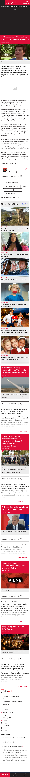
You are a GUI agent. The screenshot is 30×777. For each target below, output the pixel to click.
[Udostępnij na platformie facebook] (18, 176)
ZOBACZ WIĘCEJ (10, 194)
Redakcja (5, 710)
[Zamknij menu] (2, 2)
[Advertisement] (15, 21)
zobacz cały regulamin (19, 761)
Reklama (5, 720)
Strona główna (4, 6)
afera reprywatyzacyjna (12, 182)
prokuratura (9, 190)
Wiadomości (13, 6)
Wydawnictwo (6, 704)
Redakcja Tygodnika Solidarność (11, 696)
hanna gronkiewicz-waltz (12, 186)
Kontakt (5, 715)
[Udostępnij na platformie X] (21, 176)
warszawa (18, 190)
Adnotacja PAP (7, 718)
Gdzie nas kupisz (7, 707)
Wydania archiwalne (8, 712)
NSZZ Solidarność (26, 2)
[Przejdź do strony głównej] (11, 2)
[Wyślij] (27, 741)
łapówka (24, 186)
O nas (4, 699)
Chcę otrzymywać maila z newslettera (13, 746)
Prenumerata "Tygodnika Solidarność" (12, 702)
